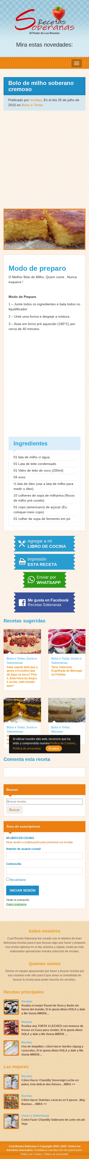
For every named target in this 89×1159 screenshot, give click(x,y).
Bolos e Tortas (32, 105)
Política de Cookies (31, 1154)
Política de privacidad (55, 1154)
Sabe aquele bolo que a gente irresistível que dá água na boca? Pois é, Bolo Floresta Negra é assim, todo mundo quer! (22, 676)
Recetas (26, 1001)
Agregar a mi (47, 544)
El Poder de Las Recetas (44, 33)
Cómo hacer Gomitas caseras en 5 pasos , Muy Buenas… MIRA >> (53, 1102)
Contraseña (13, 864)
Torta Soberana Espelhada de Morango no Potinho (66, 671)
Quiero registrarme (16, 904)
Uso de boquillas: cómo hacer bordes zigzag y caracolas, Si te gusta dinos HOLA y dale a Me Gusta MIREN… (52, 1050)
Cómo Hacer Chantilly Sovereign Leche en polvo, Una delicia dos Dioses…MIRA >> (50, 1082)
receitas (36, 100)
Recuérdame (17, 880)
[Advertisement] (44, 159)
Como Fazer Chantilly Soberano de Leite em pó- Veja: (53, 1121)
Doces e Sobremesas (35, 1115)
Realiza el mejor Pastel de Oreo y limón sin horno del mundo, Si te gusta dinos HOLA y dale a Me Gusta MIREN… (53, 1009)
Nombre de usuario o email (23, 849)
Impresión (42, 562)
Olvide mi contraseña (17, 899)
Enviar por (49, 580)
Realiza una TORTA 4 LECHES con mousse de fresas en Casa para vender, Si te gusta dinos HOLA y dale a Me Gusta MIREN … (52, 1030)
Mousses (57, 731)
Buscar (14, 810)
